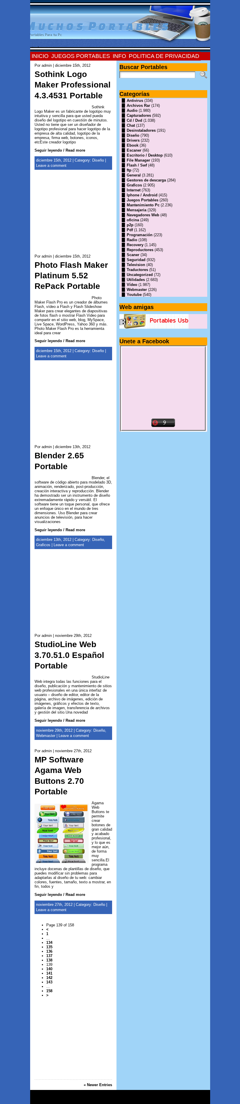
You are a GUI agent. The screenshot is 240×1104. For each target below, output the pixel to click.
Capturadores (139, 115)
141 (49, 973)
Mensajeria (136, 210)
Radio (132, 240)
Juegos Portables (142, 200)
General (134, 175)
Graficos (43, 545)
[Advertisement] (73, 215)
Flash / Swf (137, 165)
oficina (133, 220)
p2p (130, 225)
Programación (139, 235)
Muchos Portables (117, 1095)
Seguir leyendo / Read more (60, 150)
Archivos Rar (138, 105)
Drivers (133, 140)
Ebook (132, 145)
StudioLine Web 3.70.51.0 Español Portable (69, 655)
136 (49, 951)
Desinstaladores (141, 130)
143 (49, 982)
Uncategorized (140, 274)
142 (49, 978)
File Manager (138, 160)
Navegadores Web (143, 215)
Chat (131, 125)
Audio (132, 110)
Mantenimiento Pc (143, 205)
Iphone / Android (142, 195)
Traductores (137, 270)
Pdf (130, 230)
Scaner (133, 255)
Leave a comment (51, 165)
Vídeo (132, 284)
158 (49, 991)
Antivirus (135, 100)
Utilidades (136, 279)
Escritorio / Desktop (145, 155)
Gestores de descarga (146, 180)
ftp (129, 170)
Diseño (98, 160)
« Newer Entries (98, 1085)
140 (49, 969)
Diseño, (98, 539)
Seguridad (136, 260)
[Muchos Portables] (120, 26)
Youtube (134, 294)
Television (136, 265)
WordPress (120, 1099)
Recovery (135, 245)
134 (49, 942)
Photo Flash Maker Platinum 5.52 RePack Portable (71, 275)
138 (49, 960)
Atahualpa (141, 1099)
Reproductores (140, 250)
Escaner (134, 150)
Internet (133, 190)
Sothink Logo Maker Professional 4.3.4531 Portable (73, 85)
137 (49, 956)
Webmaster (45, 735)
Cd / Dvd (134, 120)
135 (49, 947)
